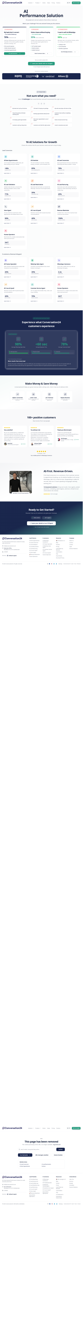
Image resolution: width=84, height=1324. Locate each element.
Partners (58, 2)
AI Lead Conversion (33, 542)
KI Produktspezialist (47, 1182)
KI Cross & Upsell (33, 1189)
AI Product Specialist (47, 544)
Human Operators (33, 556)
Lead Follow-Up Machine (59, 549)
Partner (57, 1183)
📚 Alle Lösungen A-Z (61, 1179)
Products (37, 2)
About (48, 2)
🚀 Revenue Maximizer (34, 554)
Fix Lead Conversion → (13, 53)
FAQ (57, 554)
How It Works (59, 555)
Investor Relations (73, 548)
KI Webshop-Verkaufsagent (46, 1185)
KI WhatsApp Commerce (45, 1180)
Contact (71, 544)
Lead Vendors (59, 552)
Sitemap (60, 563)
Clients (44, 2)
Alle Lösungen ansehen (41, 1155)
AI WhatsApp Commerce (46, 541)
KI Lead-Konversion (33, 1181)
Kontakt (71, 1183)
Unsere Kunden (58, 1155)
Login (70, 546)
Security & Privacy (60, 557)
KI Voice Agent (32, 1191)
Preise (57, 1185)
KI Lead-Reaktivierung (34, 1185)
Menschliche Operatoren (32, 1195)
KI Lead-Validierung (33, 1183)
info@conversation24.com (10, 546)
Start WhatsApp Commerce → (67, 51)
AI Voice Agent (32, 552)
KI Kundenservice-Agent (48, 1188)
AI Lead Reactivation (34, 546)
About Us (71, 540)
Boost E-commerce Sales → (40, 53)
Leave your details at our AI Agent (42, 523)
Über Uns (71, 1179)
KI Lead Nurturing (33, 1187)
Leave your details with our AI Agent (42, 63)
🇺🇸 (51, 563)
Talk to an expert (76, 2)
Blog (57, 542)
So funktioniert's (59, 1194)
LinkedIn (6, 551)
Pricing (53, 2)
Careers (71, 542)
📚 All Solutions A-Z (60, 540)
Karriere (71, 1181)
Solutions (30, 2)
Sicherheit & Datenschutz (59, 1197)
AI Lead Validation (33, 544)
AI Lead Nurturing (33, 548)
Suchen (61, 1149)
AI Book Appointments (34, 540)
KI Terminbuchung (33, 1179)
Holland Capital (12, 555)
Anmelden (71, 1185)
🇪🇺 (49, 563)
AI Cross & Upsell (33, 550)
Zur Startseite (24, 1155)
